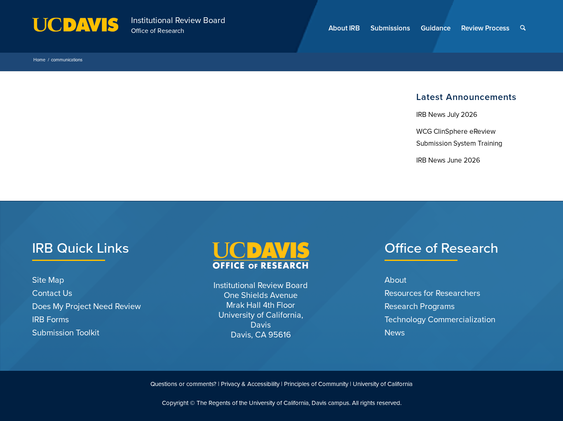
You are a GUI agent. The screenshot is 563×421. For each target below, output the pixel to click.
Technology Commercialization (440, 319)
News (395, 332)
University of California (383, 383)
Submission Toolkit (65, 332)
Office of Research (157, 30)
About (395, 280)
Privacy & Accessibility (250, 383)
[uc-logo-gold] (75, 28)
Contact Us (52, 293)
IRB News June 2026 (448, 160)
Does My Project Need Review (86, 306)
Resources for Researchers (432, 293)
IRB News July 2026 (446, 114)
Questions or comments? (183, 383)
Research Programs (420, 306)
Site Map (48, 280)
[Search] (523, 28)
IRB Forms (50, 319)
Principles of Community (316, 383)
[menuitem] (344, 28)
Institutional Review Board (178, 20)
